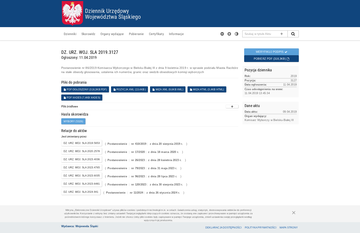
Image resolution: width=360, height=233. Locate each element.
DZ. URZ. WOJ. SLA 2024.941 (81, 191)
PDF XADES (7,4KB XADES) (83, 97)
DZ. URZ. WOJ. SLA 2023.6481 (82, 183)
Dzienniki (70, 33)
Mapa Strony (289, 227)
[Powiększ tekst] (229, 33)
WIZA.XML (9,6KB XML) (169, 89)
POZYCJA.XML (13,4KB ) (131, 89)
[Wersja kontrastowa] (236, 33)
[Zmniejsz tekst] (222, 33)
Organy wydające (112, 33)
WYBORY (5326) (73, 121)
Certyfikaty (156, 33)
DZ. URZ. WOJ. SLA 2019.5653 (82, 143)
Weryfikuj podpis (270, 51)
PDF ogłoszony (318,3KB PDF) (86, 89)
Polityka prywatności (260, 227)
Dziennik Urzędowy (107, 11)
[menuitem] (70, 33)
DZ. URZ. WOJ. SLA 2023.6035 (82, 175)
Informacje (176, 33)
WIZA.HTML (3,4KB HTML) (208, 89)
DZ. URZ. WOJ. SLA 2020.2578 (82, 151)
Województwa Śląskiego (113, 16)
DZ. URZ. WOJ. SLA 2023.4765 (82, 167)
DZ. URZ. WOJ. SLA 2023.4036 (82, 159)
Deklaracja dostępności (223, 227)
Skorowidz (88, 33)
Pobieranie (136, 33)
